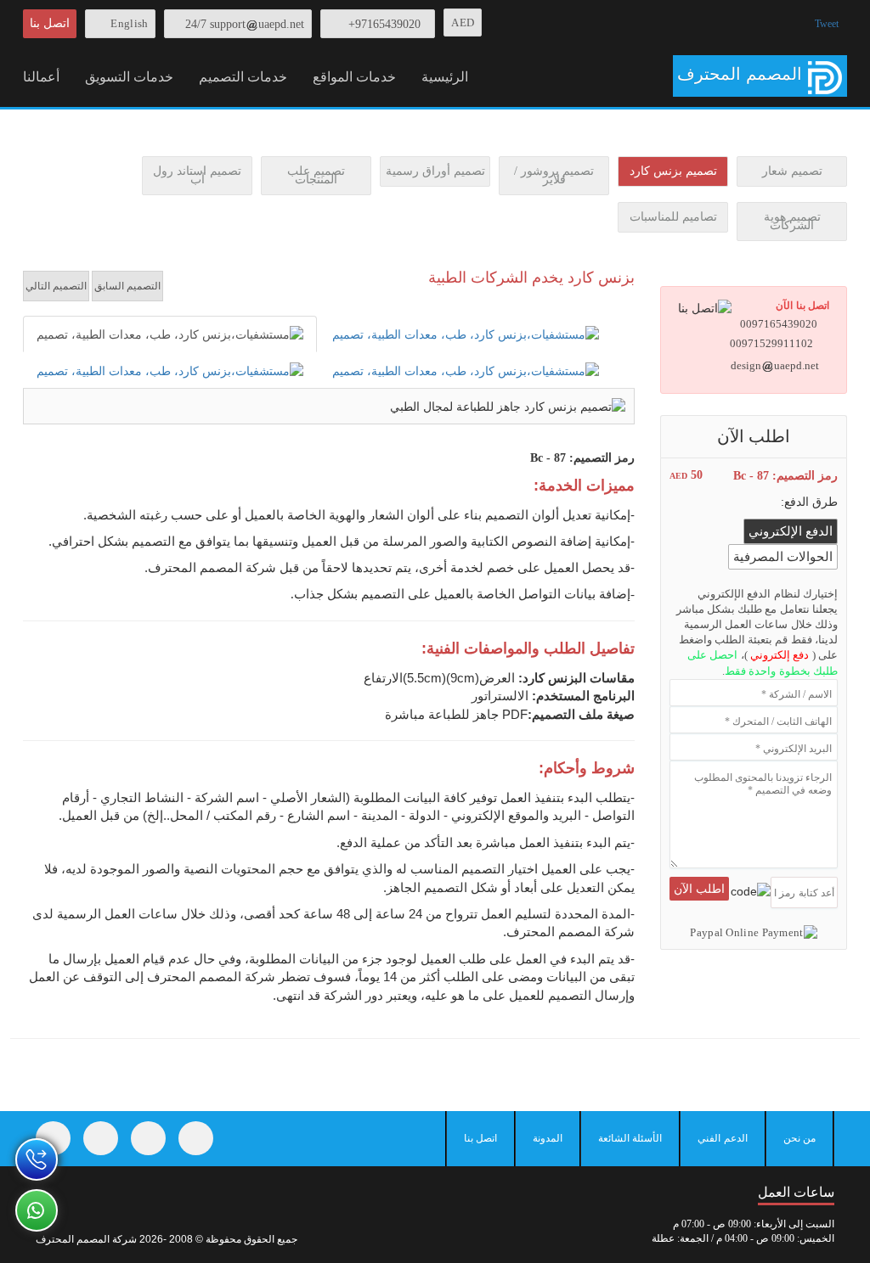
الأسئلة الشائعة (630, 1138)
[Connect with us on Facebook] (53, 1138)
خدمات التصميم (243, 77)
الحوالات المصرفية (783, 557)
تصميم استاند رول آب (197, 175)
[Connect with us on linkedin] (195, 1138)
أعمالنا (41, 77)
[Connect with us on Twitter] (100, 1138)
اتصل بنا (50, 23)
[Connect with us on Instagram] (148, 1138)
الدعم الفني (722, 1138)
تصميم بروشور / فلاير (554, 175)
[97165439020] (36, 1159)
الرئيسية (444, 77)
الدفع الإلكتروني (791, 531)
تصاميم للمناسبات (673, 216)
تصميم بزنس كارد (673, 171)
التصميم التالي (56, 286)
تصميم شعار (792, 171)
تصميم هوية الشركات (792, 221)
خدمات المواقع (354, 77)
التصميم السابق (127, 286)
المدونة (547, 1138)
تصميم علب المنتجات (316, 175)
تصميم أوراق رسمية (435, 171)
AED (462, 22)
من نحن (799, 1138)
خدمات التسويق (129, 77)
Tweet (827, 24)
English (129, 23)
